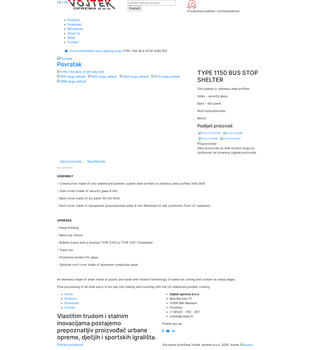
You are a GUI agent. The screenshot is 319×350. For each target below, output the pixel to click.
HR (59, 2)
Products (73, 20)
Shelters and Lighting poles (103, 51)
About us (73, 33)
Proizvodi (77, 51)
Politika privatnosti (70, 344)
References (75, 29)
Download (74, 24)
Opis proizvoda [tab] (70, 161)
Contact (73, 42)
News (71, 37)
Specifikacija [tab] (96, 161)
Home (68, 294)
